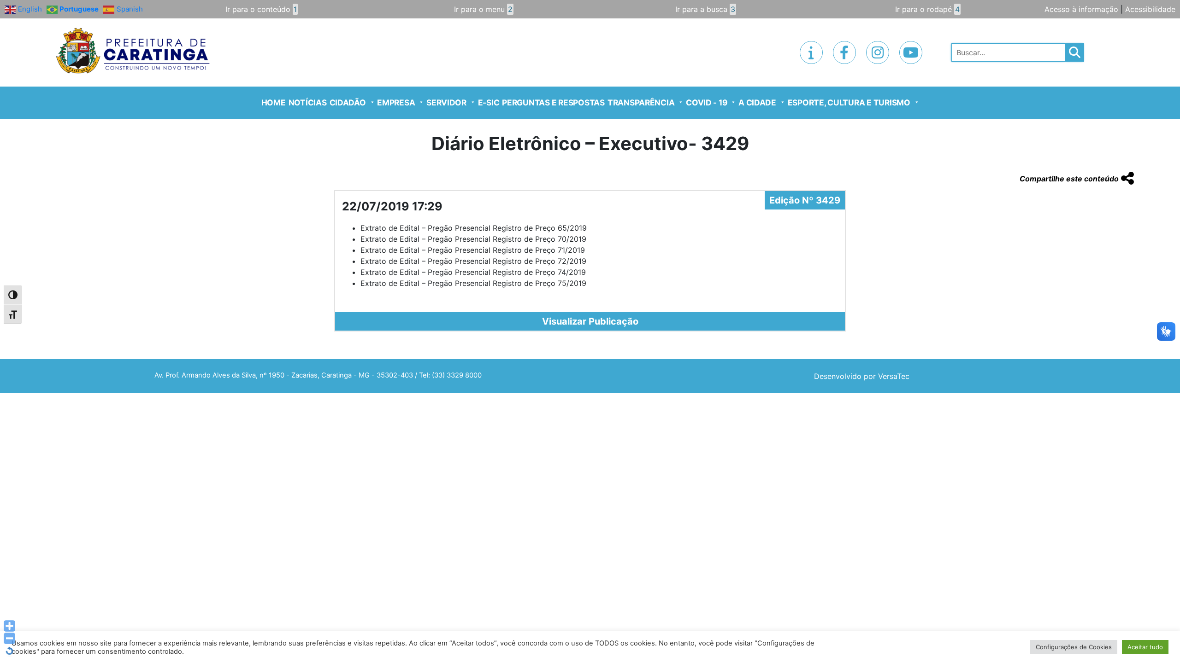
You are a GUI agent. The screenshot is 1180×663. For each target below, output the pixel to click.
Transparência (641, 102)
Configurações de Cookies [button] (1074, 647)
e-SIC (489, 102)
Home (273, 102)
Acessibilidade (1150, 9)
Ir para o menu (483, 9)
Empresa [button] (396, 102)
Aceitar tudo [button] (1145, 647)
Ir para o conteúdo (261, 9)
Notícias (308, 102)
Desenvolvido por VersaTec (861, 376)
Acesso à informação (1081, 9)
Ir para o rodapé (927, 9)
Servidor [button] (446, 102)
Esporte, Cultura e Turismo (849, 102)
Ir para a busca (705, 9)
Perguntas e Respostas (553, 102)
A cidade (757, 102)
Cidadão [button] (348, 102)
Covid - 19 (706, 102)
